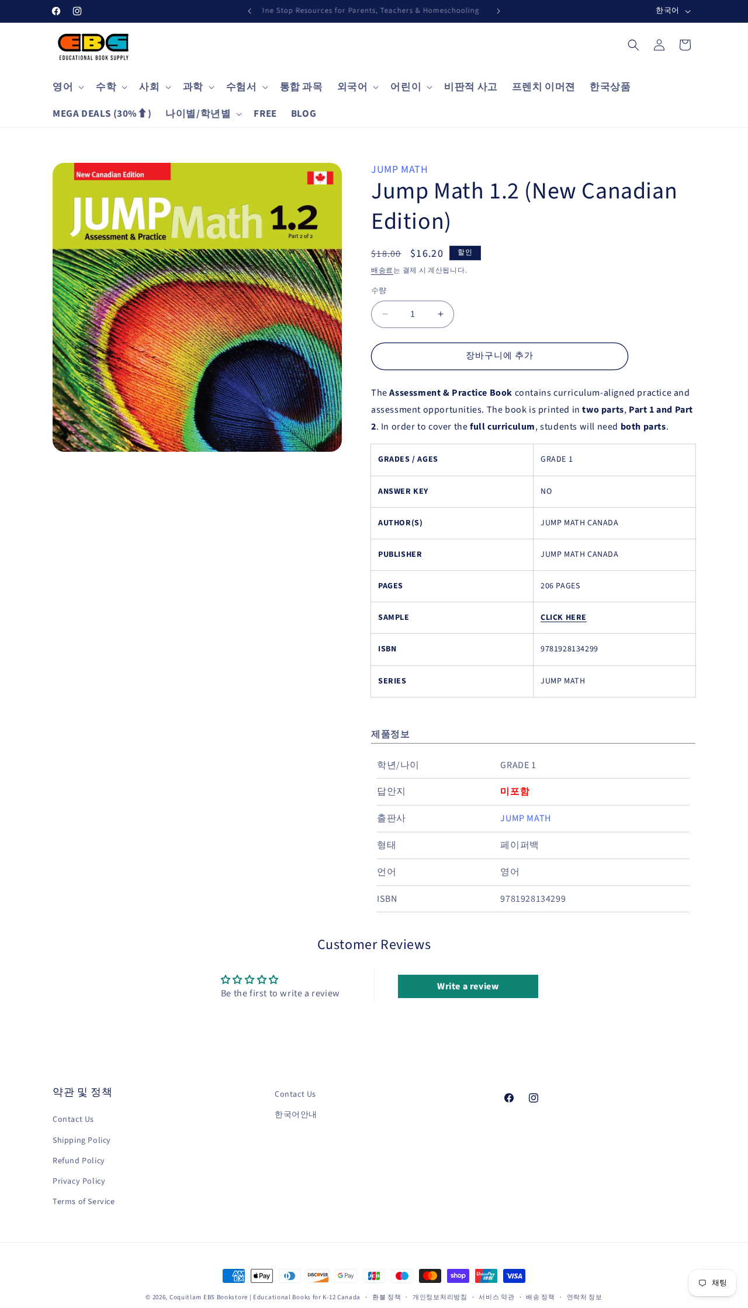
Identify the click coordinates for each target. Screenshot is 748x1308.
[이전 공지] (249, 11)
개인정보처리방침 (440, 1296)
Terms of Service (84, 1202)
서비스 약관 (496, 1296)
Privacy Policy (79, 1181)
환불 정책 (386, 1296)
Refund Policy (79, 1161)
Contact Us (73, 1120)
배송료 (382, 270)
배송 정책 (540, 1296)
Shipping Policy (82, 1140)
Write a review (467, 986)
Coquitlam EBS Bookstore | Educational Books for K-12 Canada (265, 1297)
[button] (67, 87)
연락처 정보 (584, 1296)
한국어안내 (296, 1115)
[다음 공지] (498, 11)
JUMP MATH (399, 169)
